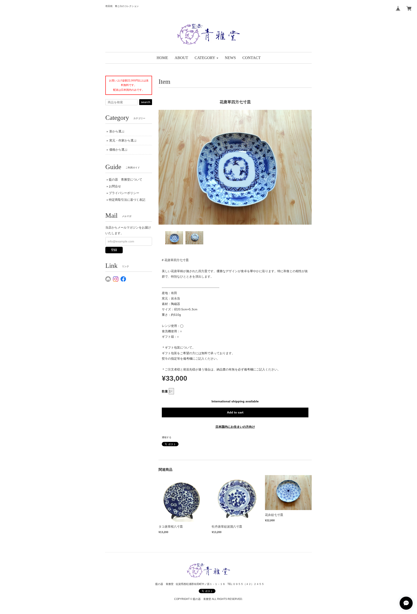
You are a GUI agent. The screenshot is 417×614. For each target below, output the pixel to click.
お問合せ (115, 186)
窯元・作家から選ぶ (123, 140)
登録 (114, 250)
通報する (166, 437)
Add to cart (235, 412)
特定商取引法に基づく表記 (127, 199)
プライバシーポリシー (124, 193)
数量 (165, 391)
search (145, 102)
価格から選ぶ (118, 149)
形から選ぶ (116, 131)
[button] (206, 57)
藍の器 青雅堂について (125, 179)
